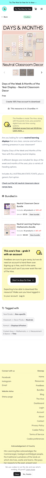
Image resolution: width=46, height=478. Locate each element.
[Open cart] (35, 8)
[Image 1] (15, 72)
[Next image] (41, 72)
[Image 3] (30, 72)
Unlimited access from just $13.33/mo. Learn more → (27, 129)
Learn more (30, 469)
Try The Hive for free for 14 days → (23, 2)
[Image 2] (23, 72)
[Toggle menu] (41, 8)
